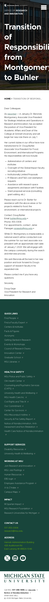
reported (12, 114)
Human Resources (13, 475)
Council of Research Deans (17, 349)
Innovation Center (13, 353)
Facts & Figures (11, 331)
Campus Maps (11, 492)
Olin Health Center (13, 381)
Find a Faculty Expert (14, 323)
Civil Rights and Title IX (15, 402)
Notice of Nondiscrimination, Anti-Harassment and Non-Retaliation (20, 425)
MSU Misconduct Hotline (16, 415)
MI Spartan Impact (12, 504)
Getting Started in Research (17, 340)
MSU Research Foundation (17, 509)
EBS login (8, 479)
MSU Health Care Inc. (14, 397)
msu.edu (32, 590)
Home (7, 99)
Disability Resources (14, 449)
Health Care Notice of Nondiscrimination (23, 431)
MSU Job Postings (13, 470)
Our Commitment (12, 406)
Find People (10, 318)
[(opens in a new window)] (17, 7)
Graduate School (12, 358)
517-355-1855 (18, 590)
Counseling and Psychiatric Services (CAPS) (21, 387)
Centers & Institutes (13, 327)
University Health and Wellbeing (19, 393)
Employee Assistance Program (19, 483)
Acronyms (9, 336)
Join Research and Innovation (18, 466)
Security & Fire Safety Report (18, 419)
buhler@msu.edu (18, 218)
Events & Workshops (14, 344)
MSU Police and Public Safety (18, 377)
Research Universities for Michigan (20, 513)
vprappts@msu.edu (23, 228)
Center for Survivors (14, 410)
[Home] (24, 582)
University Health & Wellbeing (18, 454)
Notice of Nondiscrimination (16, 593)
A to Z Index (10, 488)
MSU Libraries (10, 362)
